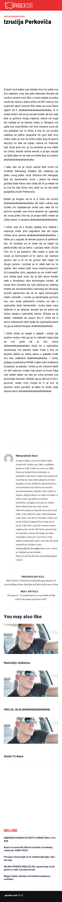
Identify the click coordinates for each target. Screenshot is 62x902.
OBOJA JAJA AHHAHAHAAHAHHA (27, 709)
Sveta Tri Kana (13, 756)
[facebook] (31, 897)
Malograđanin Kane (14, 16)
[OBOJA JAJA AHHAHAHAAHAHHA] (31, 688)
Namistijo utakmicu (17, 662)
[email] (25, 897)
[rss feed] (37, 897)
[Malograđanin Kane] (8, 458)
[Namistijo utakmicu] (31, 641)
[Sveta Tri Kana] (31, 734)
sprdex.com (10, 895)
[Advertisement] (31, 62)
